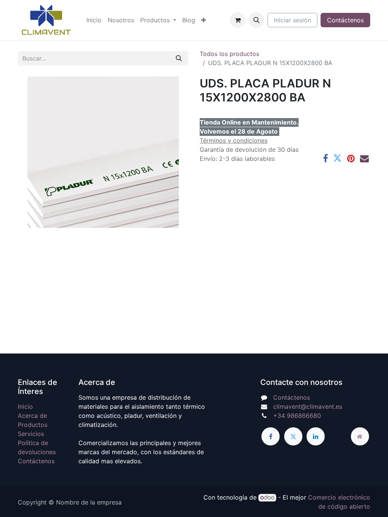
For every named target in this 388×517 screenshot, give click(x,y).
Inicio (25, 406)
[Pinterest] (351, 158)
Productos (32, 424)
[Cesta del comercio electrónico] (238, 20)
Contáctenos (345, 20)
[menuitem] (94, 20)
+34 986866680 (297, 415)
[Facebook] (325, 158)
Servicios (31, 434)
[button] (256, 20)
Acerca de (32, 415)
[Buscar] (178, 58)
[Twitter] (337, 158)
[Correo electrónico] (364, 158)
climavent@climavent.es (307, 406)
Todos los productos (229, 54)
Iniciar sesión (292, 20)
